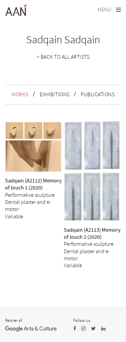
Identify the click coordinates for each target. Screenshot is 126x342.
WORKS (20, 94)
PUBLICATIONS (98, 94)
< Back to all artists (63, 57)
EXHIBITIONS (55, 94)
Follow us (81, 320)
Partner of (13, 320)
